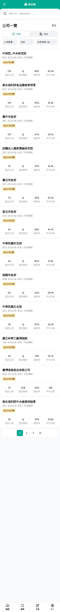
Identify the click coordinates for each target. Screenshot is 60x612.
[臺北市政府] (30, 190)
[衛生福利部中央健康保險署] (30, 412)
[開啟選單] (4, 4)
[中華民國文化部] (30, 317)
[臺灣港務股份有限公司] (30, 380)
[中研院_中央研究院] (30, 64)
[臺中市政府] (30, 127)
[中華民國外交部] (30, 254)
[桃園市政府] (30, 285)
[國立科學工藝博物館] (30, 349)
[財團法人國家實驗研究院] (30, 159)
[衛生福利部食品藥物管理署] (30, 95)
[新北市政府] (30, 222)
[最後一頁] (40, 433)
